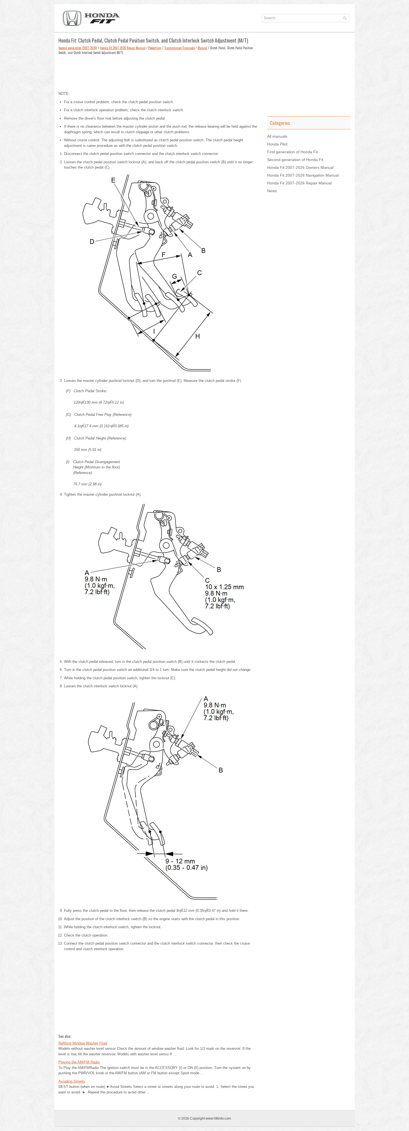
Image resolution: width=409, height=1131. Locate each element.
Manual (202, 48)
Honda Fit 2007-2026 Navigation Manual (303, 175)
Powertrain (154, 48)
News (272, 191)
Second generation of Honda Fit (295, 159)
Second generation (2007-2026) (77, 48)
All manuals (277, 136)
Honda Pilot (277, 144)
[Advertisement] (158, 71)
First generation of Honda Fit (292, 152)
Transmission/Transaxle (179, 48)
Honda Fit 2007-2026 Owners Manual (300, 167)
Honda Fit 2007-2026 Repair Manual (123, 48)
